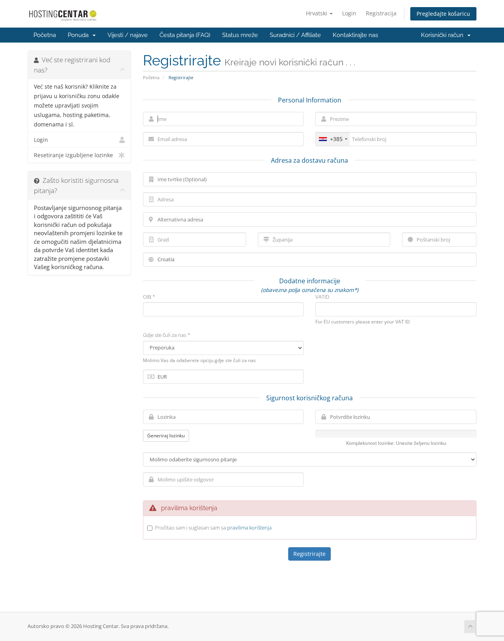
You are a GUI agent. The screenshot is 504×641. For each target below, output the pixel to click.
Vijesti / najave (127, 35)
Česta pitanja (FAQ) (184, 35)
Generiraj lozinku (166, 435)
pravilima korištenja (249, 527)
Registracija (381, 13)
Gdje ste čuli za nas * (166, 334)
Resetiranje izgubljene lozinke (73, 155)
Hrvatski (317, 13)
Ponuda (80, 35)
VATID (322, 296)
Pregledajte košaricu (443, 13)
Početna (44, 35)
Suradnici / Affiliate (295, 35)
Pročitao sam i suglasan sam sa (213, 527)
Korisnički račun (444, 35)
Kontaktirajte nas (355, 35)
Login (349, 13)
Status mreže (240, 35)
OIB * (149, 296)
